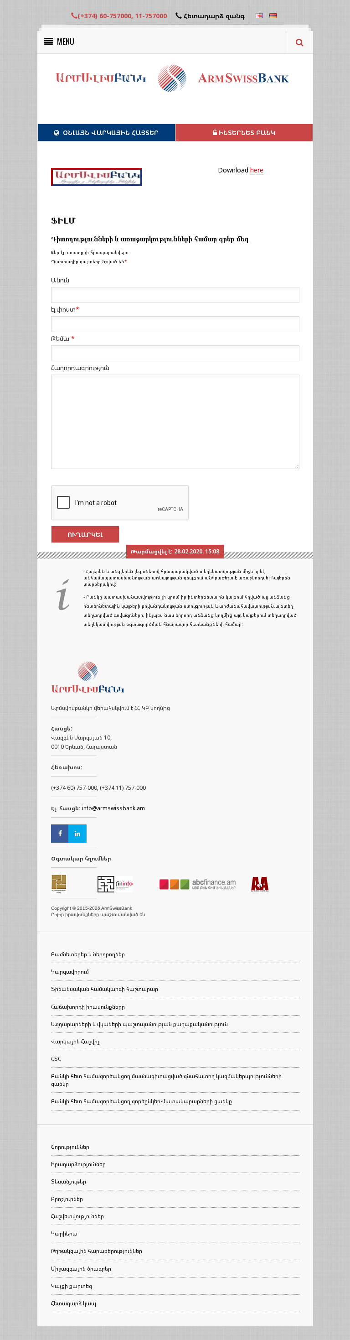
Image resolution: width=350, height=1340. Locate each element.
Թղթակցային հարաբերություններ (96, 1251)
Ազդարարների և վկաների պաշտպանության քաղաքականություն (139, 1024)
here (256, 170)
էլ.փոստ (65, 309)
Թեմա (63, 338)
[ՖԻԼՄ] (96, 177)
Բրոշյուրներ (67, 1199)
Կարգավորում (70, 971)
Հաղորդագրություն (80, 367)
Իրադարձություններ (78, 1164)
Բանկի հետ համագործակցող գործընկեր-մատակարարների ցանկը (141, 1101)
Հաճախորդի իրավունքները (88, 1007)
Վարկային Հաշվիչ (75, 1041)
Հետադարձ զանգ (213, 15)
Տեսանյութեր (68, 1181)
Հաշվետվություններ (77, 1216)
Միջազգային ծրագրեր (81, 1268)
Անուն (60, 280)
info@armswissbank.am (113, 808)
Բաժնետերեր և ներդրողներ (88, 954)
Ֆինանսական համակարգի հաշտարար (104, 989)
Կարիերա (64, 1233)
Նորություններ (70, 1147)
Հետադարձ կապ (73, 1303)
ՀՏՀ (56, 1059)
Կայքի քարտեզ (71, 1286)
